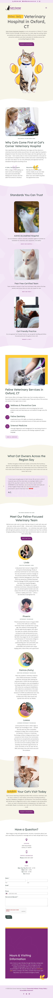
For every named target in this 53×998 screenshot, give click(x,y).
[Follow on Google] (26, 994)
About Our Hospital (26, 244)
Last (28, 882)
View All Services (12, 437)
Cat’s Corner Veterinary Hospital (15, 31)
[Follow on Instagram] (40, 1)
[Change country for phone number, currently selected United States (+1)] (6, 893)
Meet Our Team (26, 291)
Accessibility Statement (26, 990)
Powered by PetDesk (32, 988)
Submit (9, 917)
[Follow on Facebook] (38, 1)
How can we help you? (11, 897)
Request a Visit (26, 339)
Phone (7, 891)
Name (7, 878)
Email (7, 885)
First (6, 882)
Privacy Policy (43, 988)
